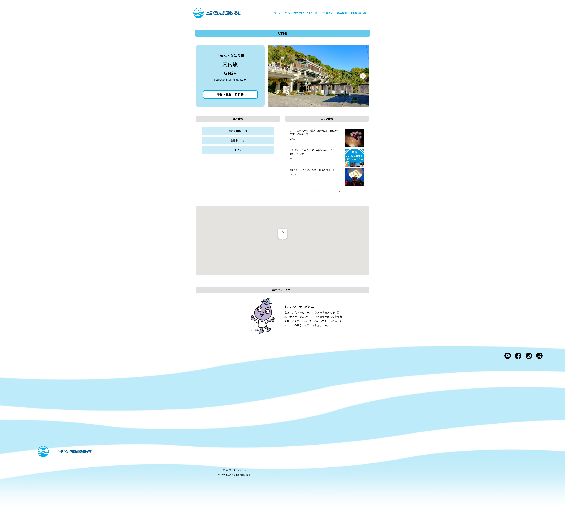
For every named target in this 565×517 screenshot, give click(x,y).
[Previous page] (314, 191)
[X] (539, 356)
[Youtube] (507, 356)
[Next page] (339, 191)
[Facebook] (518, 356)
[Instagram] (529, 356)
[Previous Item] (274, 76)
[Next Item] (363, 76)
